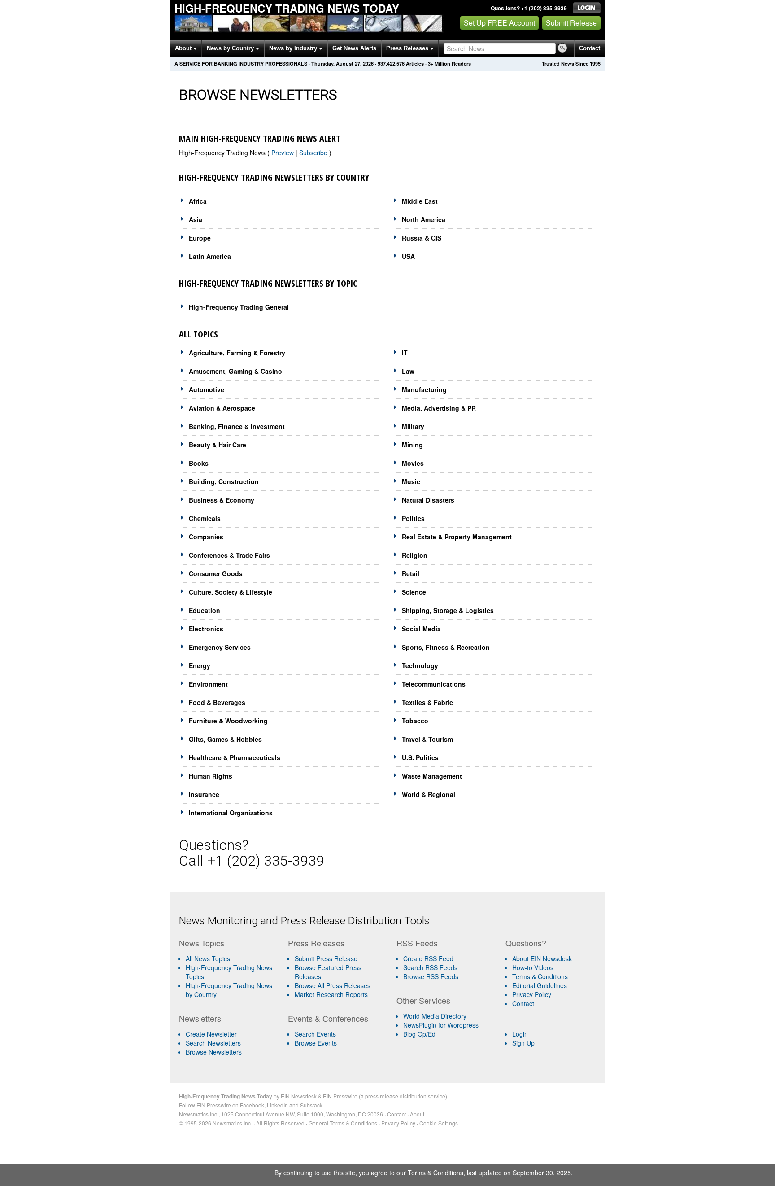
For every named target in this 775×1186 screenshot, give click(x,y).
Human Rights (210, 775)
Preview (283, 152)
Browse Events (316, 1042)
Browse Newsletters (214, 1051)
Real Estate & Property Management (457, 536)
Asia (195, 219)
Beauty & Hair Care (217, 444)
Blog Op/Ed (419, 1033)
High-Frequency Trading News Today (286, 8)
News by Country (231, 48)
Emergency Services (220, 647)
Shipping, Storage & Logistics (448, 610)
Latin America (210, 256)
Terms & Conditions (540, 976)
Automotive (206, 389)
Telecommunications (434, 683)
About (184, 48)
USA (408, 256)
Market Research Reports (331, 994)
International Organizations (231, 812)
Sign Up (523, 1042)
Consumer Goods (216, 573)
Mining (412, 444)
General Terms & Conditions (343, 1123)
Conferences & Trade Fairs (229, 555)
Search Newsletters (213, 1042)
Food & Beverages (217, 702)
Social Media (421, 628)
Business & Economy (221, 499)
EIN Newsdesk (299, 1096)
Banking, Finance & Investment (237, 426)
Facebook (252, 1105)
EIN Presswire (340, 1096)
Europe (200, 237)
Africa (198, 201)
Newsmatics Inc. (198, 1114)
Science (414, 591)
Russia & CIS (421, 237)
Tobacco (415, 720)
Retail (410, 573)
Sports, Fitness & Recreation (446, 647)
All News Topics (208, 958)
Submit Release (571, 23)
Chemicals (205, 518)
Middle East (420, 201)
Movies (413, 463)
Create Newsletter (211, 1033)
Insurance (204, 794)
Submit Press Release (326, 958)
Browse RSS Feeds (430, 976)
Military (413, 426)
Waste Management (432, 775)
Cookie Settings (438, 1123)
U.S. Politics (420, 757)
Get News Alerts (354, 48)
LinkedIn (277, 1105)
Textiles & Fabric (427, 702)
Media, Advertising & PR (439, 407)
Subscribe (314, 152)
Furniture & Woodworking (228, 720)
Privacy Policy (531, 994)
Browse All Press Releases (332, 985)
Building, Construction (224, 481)
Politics (413, 518)
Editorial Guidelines (539, 985)
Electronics (206, 628)
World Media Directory (434, 1015)
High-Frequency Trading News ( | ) (255, 152)
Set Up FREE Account (499, 23)
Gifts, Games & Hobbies (225, 739)
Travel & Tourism (427, 739)
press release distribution (396, 1096)
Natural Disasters (428, 499)
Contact (589, 48)
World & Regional (428, 794)
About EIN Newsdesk (542, 958)
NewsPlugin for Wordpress (441, 1024)
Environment (208, 683)
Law (408, 371)
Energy (199, 665)
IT (405, 352)
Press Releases (408, 48)
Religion (414, 555)
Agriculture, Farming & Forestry (237, 352)
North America (423, 219)
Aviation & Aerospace (222, 407)
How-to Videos (532, 967)
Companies (206, 536)
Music (411, 481)
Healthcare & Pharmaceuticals (234, 757)
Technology (420, 665)
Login (520, 1033)
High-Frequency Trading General (239, 306)
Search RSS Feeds (430, 967)
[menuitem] (230, 972)
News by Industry (294, 48)
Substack (311, 1105)
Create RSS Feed (428, 958)
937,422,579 (391, 63)
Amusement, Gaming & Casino (235, 371)
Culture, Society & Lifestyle (230, 591)
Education (204, 610)
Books (199, 463)
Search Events (315, 1033)
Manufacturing (424, 389)
